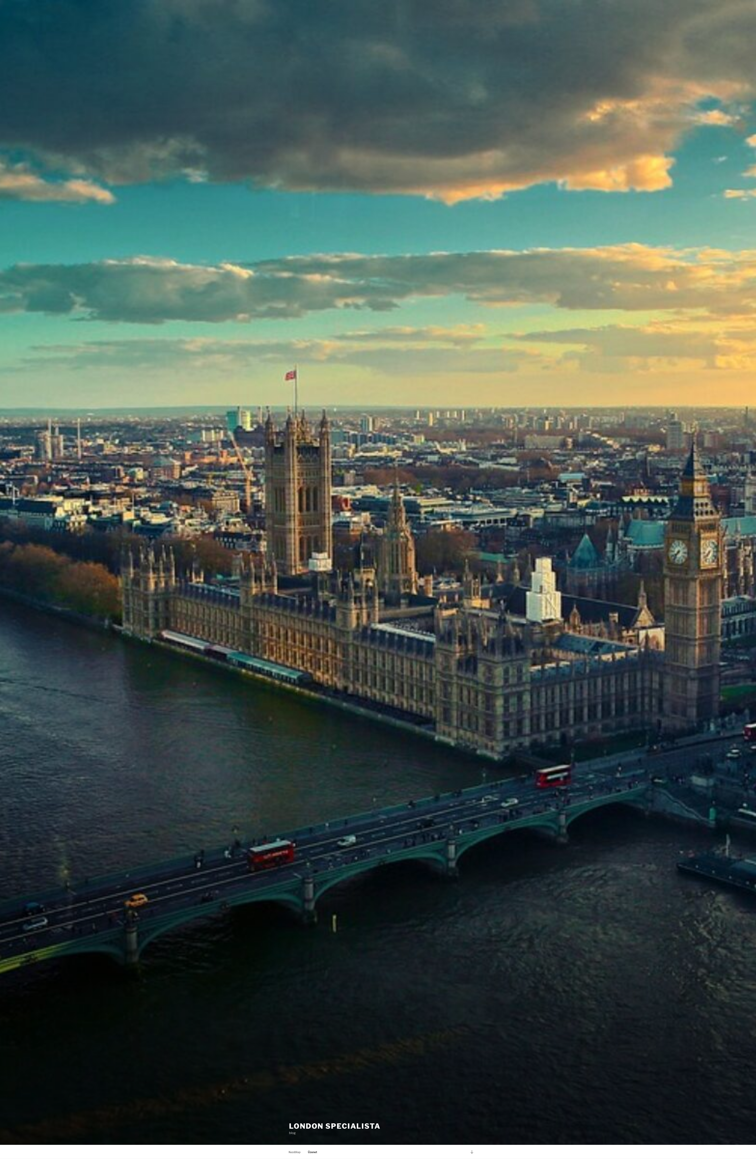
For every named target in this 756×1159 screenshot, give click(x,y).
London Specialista (335, 1126)
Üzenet (312, 1152)
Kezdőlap (294, 1152)
